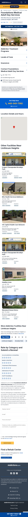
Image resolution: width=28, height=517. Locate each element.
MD (13, 19)
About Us (15, 491)
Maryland (15, 10)
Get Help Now (6, 6)
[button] (14, 127)
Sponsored (22, 6)
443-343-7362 (15, 103)
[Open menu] (25, 2)
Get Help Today (13, 514)
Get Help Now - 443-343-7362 (14, 26)
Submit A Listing (15, 495)
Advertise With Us (14, 498)
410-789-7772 (4, 22)
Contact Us (15, 488)
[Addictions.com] (1, 10)
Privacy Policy (14, 508)
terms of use (8, 438)
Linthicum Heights (6, 19)
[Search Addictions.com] (21, 2)
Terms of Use (14, 505)
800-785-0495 (14, 6)
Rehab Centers (7, 10)
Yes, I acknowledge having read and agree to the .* (13, 437)
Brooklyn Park (19, 341)
